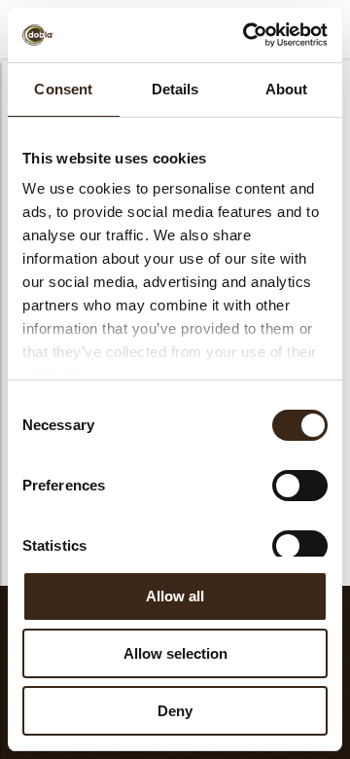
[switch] (300, 485)
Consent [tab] (63, 89)
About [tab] (286, 89)
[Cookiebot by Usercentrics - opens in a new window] (247, 35)
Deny (175, 711)
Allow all (175, 596)
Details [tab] (175, 89)
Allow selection (175, 653)
